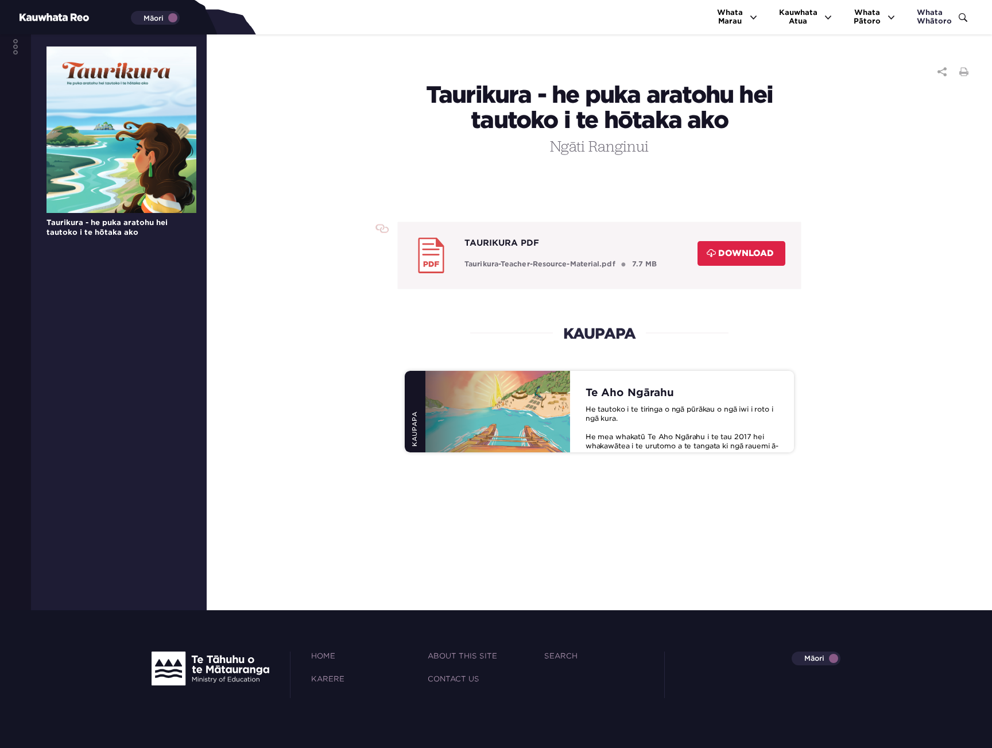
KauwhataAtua (798, 16)
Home (323, 656)
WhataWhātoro (934, 16)
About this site (462, 656)
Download (746, 253)
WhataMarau (730, 16)
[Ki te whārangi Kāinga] (34, 17)
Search (561, 656)
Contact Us (453, 679)
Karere (327, 679)
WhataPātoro (867, 16)
